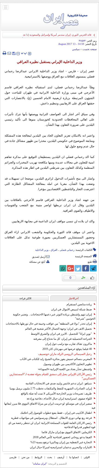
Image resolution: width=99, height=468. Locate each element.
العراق (54, 249)
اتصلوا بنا (74, 457)
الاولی (87, 457)
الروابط (38, 457)
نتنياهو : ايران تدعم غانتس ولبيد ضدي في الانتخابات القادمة (59, 383)
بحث (49, 457)
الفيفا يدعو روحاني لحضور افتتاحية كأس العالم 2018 (62, 437)
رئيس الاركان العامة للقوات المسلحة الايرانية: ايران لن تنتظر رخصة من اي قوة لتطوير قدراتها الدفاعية (51, 425)
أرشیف (60, 457)
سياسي (76, 49)
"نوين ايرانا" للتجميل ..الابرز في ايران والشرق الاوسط (61, 333)
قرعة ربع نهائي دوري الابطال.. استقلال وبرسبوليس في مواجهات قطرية (51, 417)
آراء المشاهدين (86, 288)
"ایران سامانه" (39, 463)
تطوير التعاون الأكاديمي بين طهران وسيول (67, 364)
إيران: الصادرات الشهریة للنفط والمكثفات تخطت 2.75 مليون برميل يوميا (51, 388)
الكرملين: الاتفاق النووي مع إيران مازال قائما (67, 432)
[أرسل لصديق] (9, 53)
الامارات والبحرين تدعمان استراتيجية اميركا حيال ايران (61, 447)
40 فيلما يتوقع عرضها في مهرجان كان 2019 (67, 349)
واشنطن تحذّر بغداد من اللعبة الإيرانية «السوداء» (65, 369)
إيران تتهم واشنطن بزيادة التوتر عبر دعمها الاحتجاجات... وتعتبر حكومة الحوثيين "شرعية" (54, 316)
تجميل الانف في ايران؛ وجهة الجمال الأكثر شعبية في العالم (58, 328)
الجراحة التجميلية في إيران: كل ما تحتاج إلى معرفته (62, 338)
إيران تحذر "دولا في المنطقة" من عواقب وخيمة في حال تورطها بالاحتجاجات (49, 323)
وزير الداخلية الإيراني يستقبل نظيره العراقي (49, 62)
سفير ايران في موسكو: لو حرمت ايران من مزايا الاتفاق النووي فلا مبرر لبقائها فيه (49, 405)
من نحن (25, 457)
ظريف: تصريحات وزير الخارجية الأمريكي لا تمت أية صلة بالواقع (56, 393)
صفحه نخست (89, 49)
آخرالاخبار (74, 298)
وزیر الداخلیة (41, 249)
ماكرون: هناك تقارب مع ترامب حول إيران (68, 343)
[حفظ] (13, 53)
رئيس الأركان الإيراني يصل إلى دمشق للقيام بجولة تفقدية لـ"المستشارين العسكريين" (52, 376)
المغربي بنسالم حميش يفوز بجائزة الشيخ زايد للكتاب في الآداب (56, 359)
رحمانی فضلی (67, 249)
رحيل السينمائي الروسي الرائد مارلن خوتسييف (65, 354)
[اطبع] (4, 53)
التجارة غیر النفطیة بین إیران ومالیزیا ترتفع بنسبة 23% (61, 442)
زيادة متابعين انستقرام (79, 304)
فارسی (12, 457)
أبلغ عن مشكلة (37, 261)
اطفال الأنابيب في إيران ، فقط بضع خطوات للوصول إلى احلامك (56, 412)
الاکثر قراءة (25, 298)
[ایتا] (55, 268)
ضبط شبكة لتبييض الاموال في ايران (71, 309)
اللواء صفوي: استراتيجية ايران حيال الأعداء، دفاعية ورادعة (59, 398)
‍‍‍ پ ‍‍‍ (23, 53)
